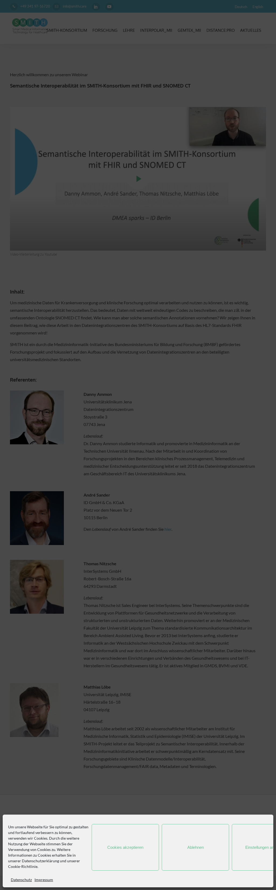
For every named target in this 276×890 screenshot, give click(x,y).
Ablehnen (195, 847)
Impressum (43, 879)
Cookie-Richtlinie (22, 866)
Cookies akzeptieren (125, 847)
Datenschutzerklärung (40, 860)
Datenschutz (21, 879)
